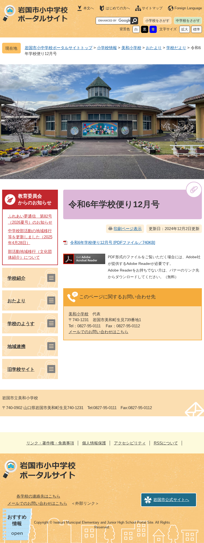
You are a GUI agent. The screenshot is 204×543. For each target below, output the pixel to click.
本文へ (88, 8)
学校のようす (21, 323)
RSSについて (166, 443)
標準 (196, 29)
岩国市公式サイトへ (171, 499)
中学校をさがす (188, 21)
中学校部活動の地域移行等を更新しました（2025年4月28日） (30, 236)
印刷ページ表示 (128, 228)
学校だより (176, 47)
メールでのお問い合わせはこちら (98, 331)
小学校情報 (107, 47)
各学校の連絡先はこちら (38, 496)
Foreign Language (188, 8)
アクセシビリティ (130, 443)
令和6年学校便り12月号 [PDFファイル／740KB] (112, 242)
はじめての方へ (118, 8)
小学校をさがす (157, 21)
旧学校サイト (21, 369)
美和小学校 (131, 47)
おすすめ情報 (17, 520)
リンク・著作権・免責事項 (50, 443)
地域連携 (16, 346)
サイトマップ (152, 8)
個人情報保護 (94, 443)
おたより (154, 47)
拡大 (184, 29)
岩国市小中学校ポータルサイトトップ (58, 47)
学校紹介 (16, 278)
